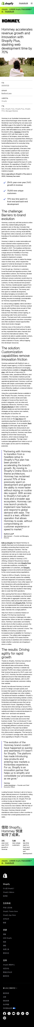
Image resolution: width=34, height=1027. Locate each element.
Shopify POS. (21, 603)
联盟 (4, 923)
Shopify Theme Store (10, 911)
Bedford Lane (7, 93)
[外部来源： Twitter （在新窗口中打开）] (9, 1013)
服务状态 (6, 976)
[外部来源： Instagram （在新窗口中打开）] (18, 1013)
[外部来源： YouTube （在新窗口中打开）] (13, 1013)
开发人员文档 (7, 908)
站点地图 (6, 1004)
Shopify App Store (9, 915)
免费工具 (6, 949)
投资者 (5, 896)
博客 (4, 934)
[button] (31, 3)
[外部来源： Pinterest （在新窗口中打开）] (4, 1017)
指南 (4, 942)
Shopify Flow (26, 563)
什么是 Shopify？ (9, 888)
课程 (4, 946)
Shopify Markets (8, 407)
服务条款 (6, 993)
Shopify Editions (8, 892)
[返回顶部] (5, 875)
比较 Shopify (7, 938)
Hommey (17, 132)
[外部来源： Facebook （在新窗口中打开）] (4, 1013)
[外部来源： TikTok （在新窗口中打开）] (22, 1013)
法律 (4, 997)
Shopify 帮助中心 (9, 965)
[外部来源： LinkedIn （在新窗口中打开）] (27, 1013)
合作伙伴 (6, 919)
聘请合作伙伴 (7, 972)
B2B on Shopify (7, 543)
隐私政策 (6, 1001)
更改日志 (6, 953)
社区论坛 (6, 968)
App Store (19, 419)
